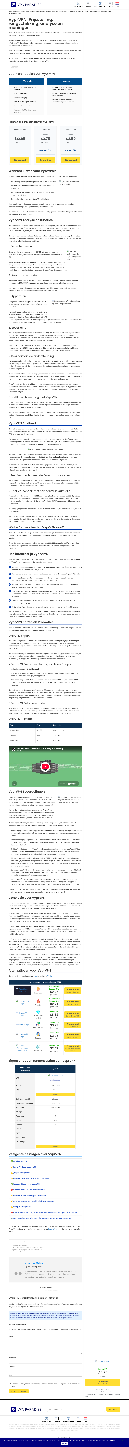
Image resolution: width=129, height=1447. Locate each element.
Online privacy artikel (19, 1251)
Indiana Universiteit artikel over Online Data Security (27, 1249)
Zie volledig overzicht (55, 1080)
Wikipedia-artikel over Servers (21, 1245)
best (35, 976)
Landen (88, 6)
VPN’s (49, 976)
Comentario (13, 1336)
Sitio (10, 1375)
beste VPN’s (52, 1229)
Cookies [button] (120, 1440)
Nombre (12, 1358)
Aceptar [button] (64, 1443)
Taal (117, 6)
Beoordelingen (100, 6)
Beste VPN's (78, 6)
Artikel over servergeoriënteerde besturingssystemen (28, 1247)
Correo (12, 1366)
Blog (110, 6)
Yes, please (112, 1409)
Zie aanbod (20, 160)
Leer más (112, 1440)
